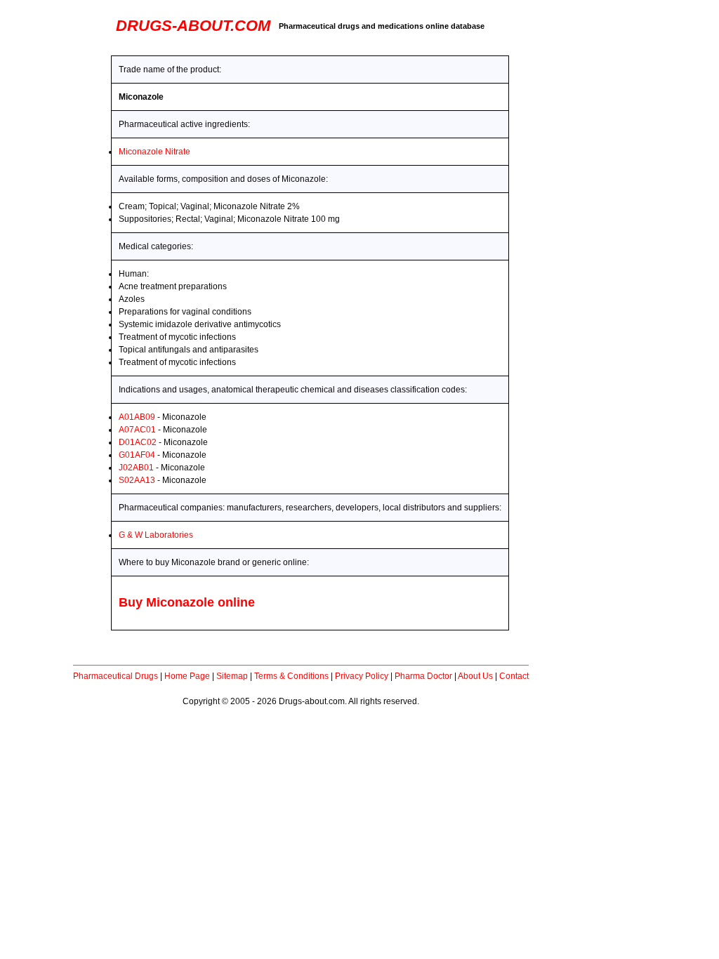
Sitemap (232, 676)
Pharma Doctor (423, 676)
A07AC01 (137, 430)
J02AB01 (136, 467)
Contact (514, 676)
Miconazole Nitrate (154, 152)
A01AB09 (137, 417)
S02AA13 (137, 480)
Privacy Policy (361, 676)
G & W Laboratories (156, 535)
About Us (475, 676)
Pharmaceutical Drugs (115, 676)
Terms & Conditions (291, 676)
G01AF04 (137, 455)
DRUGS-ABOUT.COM (193, 25)
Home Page (187, 676)
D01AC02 (138, 442)
